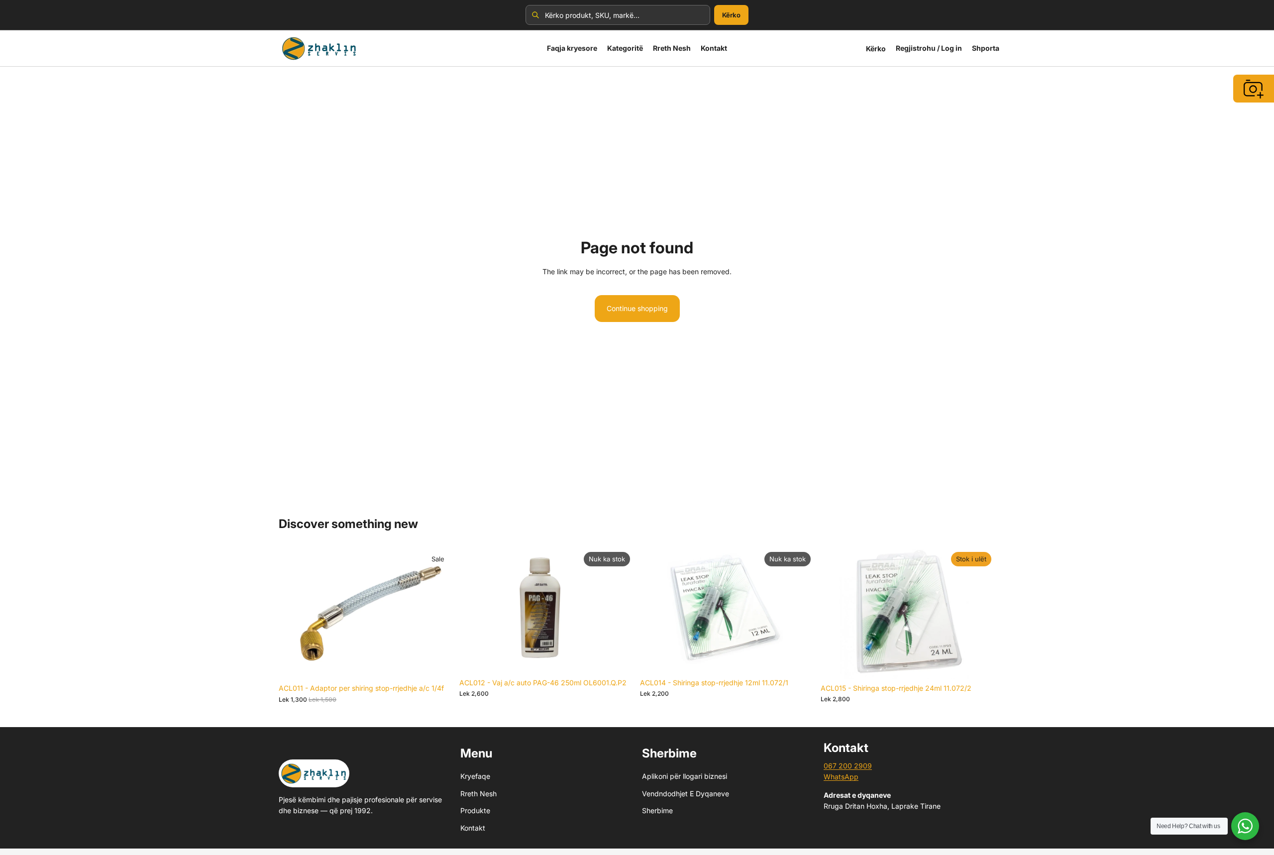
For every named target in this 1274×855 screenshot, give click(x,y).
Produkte (475, 810)
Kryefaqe (475, 776)
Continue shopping (637, 308)
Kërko (731, 15)
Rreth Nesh (478, 793)
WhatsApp (841, 776)
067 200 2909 (848, 765)
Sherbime (657, 810)
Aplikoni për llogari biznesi (684, 776)
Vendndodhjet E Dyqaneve (685, 793)
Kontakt (472, 828)
